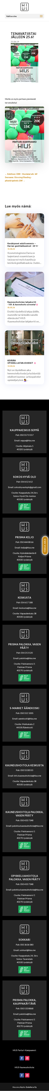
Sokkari (24, 939)
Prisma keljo (24, 537)
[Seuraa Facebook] (22, 1058)
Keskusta (24, 597)
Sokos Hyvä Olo (24, 476)
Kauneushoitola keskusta (24, 765)
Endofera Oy (31, 1087)
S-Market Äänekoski (24, 708)
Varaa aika (45, 545)
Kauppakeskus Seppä (24, 430)
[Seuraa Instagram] (27, 1058)
